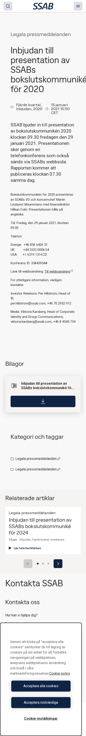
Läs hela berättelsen (27, 548)
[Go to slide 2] (43, 563)
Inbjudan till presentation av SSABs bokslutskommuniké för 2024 (40, 526)
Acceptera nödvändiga (41, 702)
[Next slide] (58, 563)
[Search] (8, 6)
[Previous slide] (28, 563)
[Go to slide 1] (37, 563)
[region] (41, 679)
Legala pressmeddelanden (36, 459)
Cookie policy (59, 673)
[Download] (43, 401)
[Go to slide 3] (48, 563)
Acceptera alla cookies (40, 686)
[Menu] (78, 6)
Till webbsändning (57, 271)
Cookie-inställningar (41, 718)
